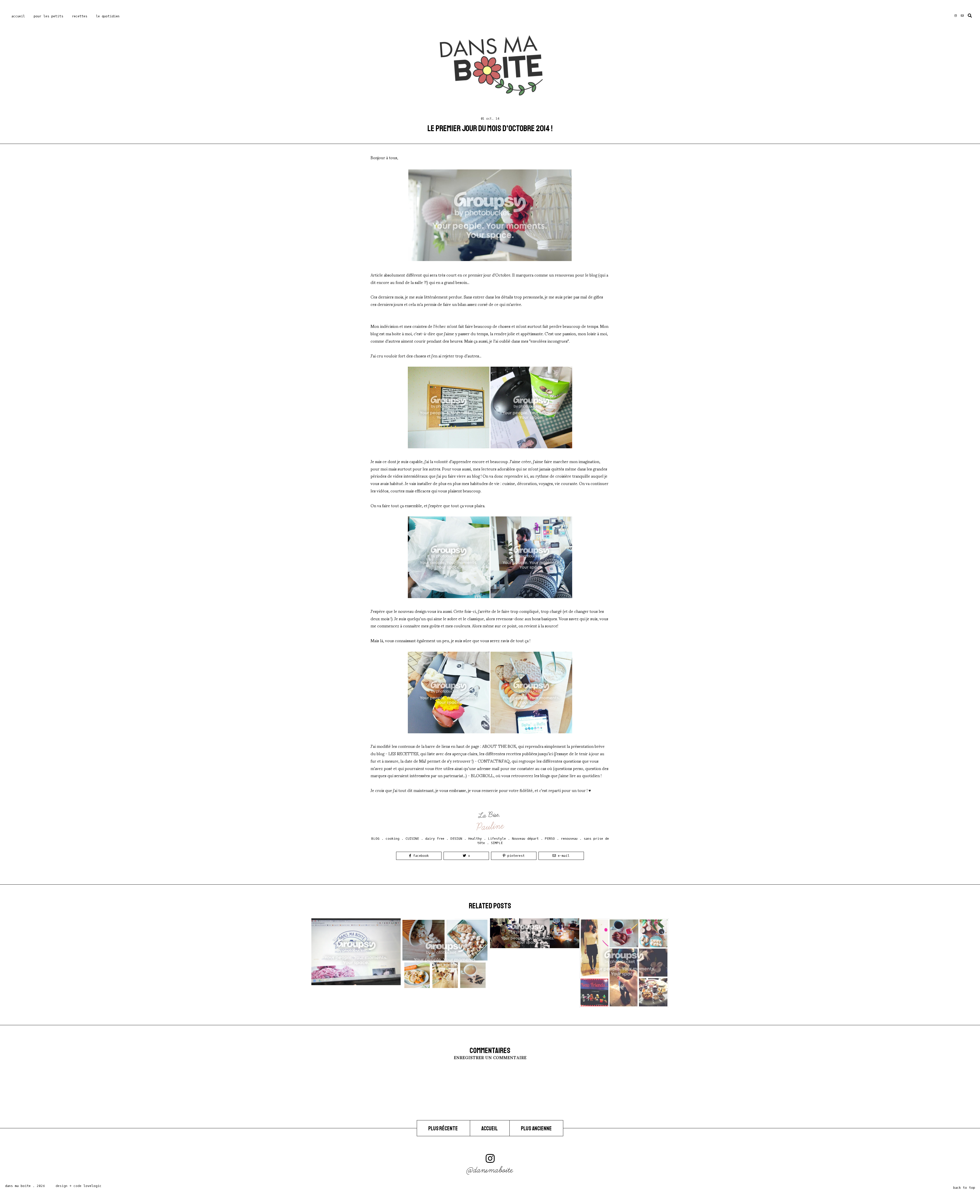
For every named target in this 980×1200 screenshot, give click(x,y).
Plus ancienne (536, 1128)
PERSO (550, 838)
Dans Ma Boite (18, 1186)
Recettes (79, 16)
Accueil (18, 16)
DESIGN (456, 838)
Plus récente (443, 1128)
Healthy (475, 838)
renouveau (569, 838)
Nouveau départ (525, 838)
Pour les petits (48, 16)
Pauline (490, 826)
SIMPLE (497, 843)
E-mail (563, 855)
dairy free (434, 838)
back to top (964, 1187)
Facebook (420, 855)
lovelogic (92, 1186)
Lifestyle (497, 838)
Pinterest (515, 855)
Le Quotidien (107, 16)
